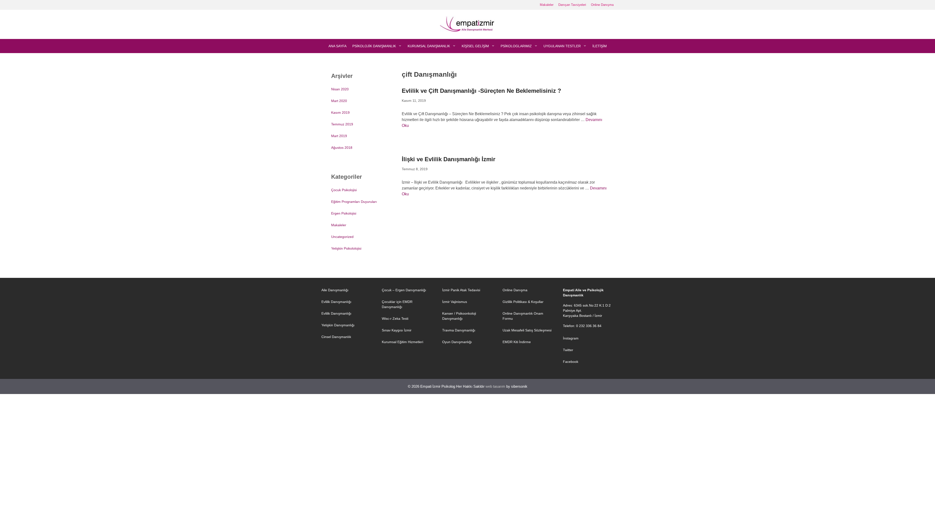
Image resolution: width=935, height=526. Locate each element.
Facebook (570, 362)
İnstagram (571, 338)
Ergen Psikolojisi (343, 213)
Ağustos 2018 (341, 148)
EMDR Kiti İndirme (517, 342)
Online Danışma (602, 5)
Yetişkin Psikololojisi (346, 248)
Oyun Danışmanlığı (457, 342)
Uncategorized (342, 237)
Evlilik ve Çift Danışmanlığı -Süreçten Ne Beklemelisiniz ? (481, 90)
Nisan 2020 (340, 89)
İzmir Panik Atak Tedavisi (461, 290)
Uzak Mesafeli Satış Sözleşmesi (527, 330)
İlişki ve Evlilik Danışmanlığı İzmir (448, 159)
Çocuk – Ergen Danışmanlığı (404, 290)
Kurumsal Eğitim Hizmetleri (402, 342)
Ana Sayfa (337, 46)
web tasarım (495, 386)
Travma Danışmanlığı (458, 330)
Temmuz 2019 (342, 124)
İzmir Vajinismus (454, 302)
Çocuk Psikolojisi (344, 190)
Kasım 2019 (340, 112)
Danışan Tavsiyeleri (572, 5)
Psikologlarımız (516, 46)
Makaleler (546, 5)
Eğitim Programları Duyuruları (354, 202)
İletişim (599, 46)
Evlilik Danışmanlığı (336, 302)
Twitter (568, 350)
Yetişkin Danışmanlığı (338, 325)
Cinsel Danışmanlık (336, 337)
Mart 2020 (339, 101)
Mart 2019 (339, 136)
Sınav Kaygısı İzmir (396, 330)
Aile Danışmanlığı (334, 290)
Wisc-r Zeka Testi (395, 318)
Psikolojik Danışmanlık (374, 46)
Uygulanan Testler (562, 46)
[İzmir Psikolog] (467, 24)
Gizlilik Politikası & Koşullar (523, 302)
